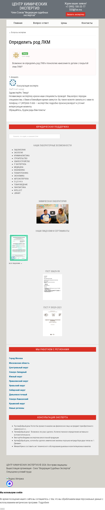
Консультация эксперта (52, 417)
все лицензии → (15, 263)
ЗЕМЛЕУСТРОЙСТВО (22, 161)
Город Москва (16, 358)
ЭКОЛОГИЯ (18, 152)
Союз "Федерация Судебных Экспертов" (52, 468)
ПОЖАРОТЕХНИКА (21, 173)
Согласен (2, 508)
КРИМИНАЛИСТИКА (21, 155)
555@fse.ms (75, 9)
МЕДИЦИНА (18, 167)
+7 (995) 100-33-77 (75, 6)
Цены (64, 22)
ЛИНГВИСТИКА (20, 187)
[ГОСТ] (52, 299)
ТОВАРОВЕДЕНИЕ (21, 184)
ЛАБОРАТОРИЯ (19, 150)
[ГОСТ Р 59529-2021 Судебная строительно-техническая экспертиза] (52, 335)
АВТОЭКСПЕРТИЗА (21, 179)
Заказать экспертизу (75, 14)
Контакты (87, 22)
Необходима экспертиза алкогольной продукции (39, 437)
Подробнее (43, 502)
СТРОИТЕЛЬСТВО (20, 158)
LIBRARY (17, 193)
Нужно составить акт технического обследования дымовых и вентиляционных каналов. (55, 446)
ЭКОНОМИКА (19, 176)
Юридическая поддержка (52, 126)
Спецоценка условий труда (18, 471)
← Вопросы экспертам (17, 32)
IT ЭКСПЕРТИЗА (20, 164)
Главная (18, 22)
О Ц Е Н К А (18, 181)
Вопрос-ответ (41, 22)
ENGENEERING (19, 170)
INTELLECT (18, 190)
